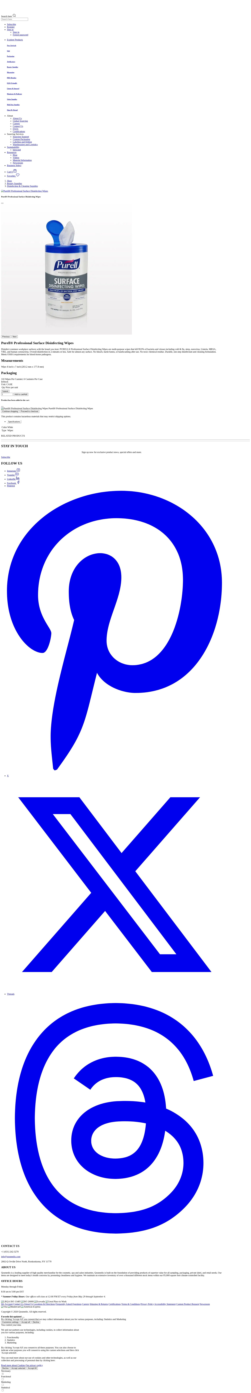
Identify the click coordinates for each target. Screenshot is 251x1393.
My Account (7, 1304)
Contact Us (18, 126)
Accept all (25, 1322)
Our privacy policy (34, 1365)
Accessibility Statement (165, 1304)
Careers (16, 123)
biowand (17, 150)
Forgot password (20, 35)
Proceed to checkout (29, 411)
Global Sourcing (20, 121)
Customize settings (10, 1322)
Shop (9, 181)
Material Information (22, 160)
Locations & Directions (44, 1304)
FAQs (15, 129)
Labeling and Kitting (22, 142)
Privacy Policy (147, 1304)
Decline (36, 1322)
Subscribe (5, 457)
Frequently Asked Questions (68, 1304)
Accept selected (18, 1368)
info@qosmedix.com (10, 1256)
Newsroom (18, 163)
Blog (15, 155)
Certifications (19, 131)
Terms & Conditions (130, 1304)
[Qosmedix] (111, 6)
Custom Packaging (21, 139)
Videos (16, 157)
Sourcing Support (21, 136)
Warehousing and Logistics (25, 144)
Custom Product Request (187, 1304)
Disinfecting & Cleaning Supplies (22, 186)
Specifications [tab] (14, 422)
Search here (6, 16)
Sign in (16, 32)
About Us (17, 118)
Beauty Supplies (14, 183)
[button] (10, 29)
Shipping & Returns (99, 1304)
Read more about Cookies (13, 1365)
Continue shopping (10, 411)
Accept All (32, 1368)
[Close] (2, 203)
